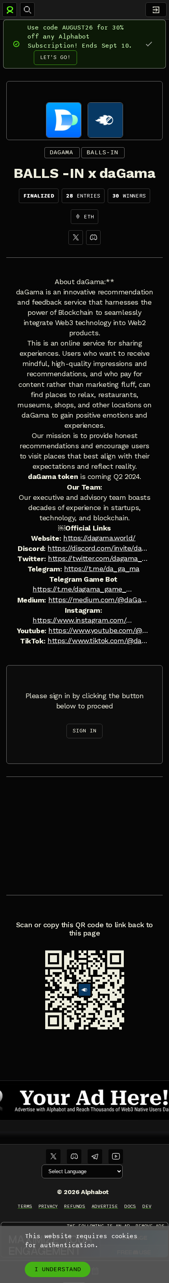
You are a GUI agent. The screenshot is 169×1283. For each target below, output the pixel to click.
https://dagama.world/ (99, 538)
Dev (146, 1206)
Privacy (48, 1206)
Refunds (75, 1206)
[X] (75, 237)
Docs (130, 1206)
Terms (25, 1206)
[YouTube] (115, 1156)
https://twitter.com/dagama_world (98, 558)
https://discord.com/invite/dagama (98, 548)
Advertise (105, 1206)
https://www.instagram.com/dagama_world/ (83, 620)
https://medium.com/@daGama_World (99, 599)
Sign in (84, 730)
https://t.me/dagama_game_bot (83, 589)
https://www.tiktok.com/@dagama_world (98, 640)
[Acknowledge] (148, 44)
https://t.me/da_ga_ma (102, 568)
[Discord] (93, 237)
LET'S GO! (55, 57)
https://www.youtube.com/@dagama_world (99, 630)
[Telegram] (95, 1156)
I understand (57, 1269)
